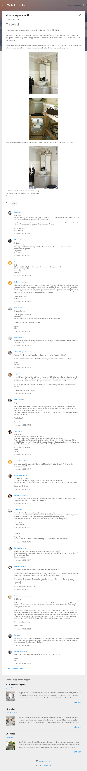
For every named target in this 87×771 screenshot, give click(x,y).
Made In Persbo (16, 5)
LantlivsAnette (19, 548)
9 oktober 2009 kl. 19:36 (22, 590)
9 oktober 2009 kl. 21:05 (22, 645)
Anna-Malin (18, 510)
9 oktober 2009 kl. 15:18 (22, 302)
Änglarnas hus (19, 374)
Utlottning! (10, 709)
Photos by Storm (20, 495)
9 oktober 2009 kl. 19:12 (22, 560)
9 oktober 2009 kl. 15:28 (22, 346)
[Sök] (84, 6)
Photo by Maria (19, 651)
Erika (16, 635)
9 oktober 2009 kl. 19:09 (22, 528)
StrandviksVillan (19, 475)
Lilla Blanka (18, 308)
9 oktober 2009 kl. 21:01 (22, 629)
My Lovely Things (20, 240)
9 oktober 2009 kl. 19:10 (22, 542)
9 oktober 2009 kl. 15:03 (22, 256)
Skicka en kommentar (15, 668)
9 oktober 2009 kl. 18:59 (22, 489)
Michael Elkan (47, 765)
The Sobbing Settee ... (21, 352)
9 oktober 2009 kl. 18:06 (22, 455)
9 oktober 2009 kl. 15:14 (22, 276)
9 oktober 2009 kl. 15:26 (22, 331)
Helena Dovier (19, 282)
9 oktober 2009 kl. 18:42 (22, 469)
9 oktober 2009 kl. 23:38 (22, 663)
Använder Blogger (44, 761)
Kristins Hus (18, 262)
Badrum (14, 203)
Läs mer (77, 703)
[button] (80, 15)
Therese (17, 431)
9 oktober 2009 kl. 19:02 (22, 504)
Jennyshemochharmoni (22, 461)
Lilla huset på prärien (21, 596)
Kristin (16, 212)
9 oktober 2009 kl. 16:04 (22, 368)
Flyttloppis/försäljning (16, 684)
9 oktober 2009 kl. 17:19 (22, 425)
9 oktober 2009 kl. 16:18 (22, 393)
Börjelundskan (19, 566)
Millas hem (18, 400)
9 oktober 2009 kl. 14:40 (22, 234)
